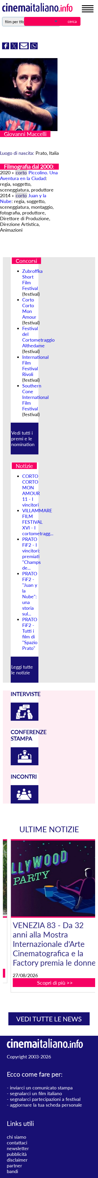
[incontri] (24, 802)
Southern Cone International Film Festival (35, 397)
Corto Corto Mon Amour (29, 308)
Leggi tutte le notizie (22, 669)
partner (14, 1165)
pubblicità (17, 1154)
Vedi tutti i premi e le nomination (22, 438)
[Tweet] (14, 47)
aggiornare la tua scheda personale (46, 1105)
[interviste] (24, 719)
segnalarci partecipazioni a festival (45, 1099)
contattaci (17, 1142)
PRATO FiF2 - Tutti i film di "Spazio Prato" (29, 633)
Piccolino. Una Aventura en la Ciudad (29, 175)
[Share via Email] (24, 47)
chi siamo (16, 1137)
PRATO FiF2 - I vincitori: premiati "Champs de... (31, 553)
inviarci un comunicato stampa (41, 1087)
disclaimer (17, 1160)
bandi (12, 1171)
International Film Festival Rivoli (35, 365)
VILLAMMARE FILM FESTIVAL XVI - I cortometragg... (37, 522)
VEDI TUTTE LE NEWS (49, 1019)
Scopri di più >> (52, 982)
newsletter (18, 1148)
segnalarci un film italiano (36, 1093)
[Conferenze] (24, 763)
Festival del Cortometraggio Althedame (38, 336)
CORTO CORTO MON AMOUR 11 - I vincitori (31, 490)
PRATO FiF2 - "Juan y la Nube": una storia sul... (29, 593)
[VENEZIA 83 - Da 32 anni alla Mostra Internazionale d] (52, 878)
